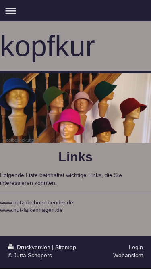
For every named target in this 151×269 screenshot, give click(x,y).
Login (136, 247)
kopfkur (47, 46)
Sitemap (65, 247)
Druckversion (33, 247)
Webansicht (128, 255)
